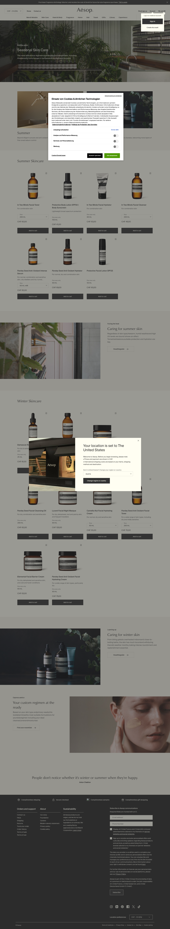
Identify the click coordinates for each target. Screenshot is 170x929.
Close (138, 441)
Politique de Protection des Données (84, 125)
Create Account (152, 27)
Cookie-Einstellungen (58, 155)
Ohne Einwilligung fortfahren (113, 96)
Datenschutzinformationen (61, 125)
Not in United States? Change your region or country (102, 470)
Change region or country (96, 481)
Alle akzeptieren (112, 155)
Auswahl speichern (95, 155)
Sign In (152, 21)
